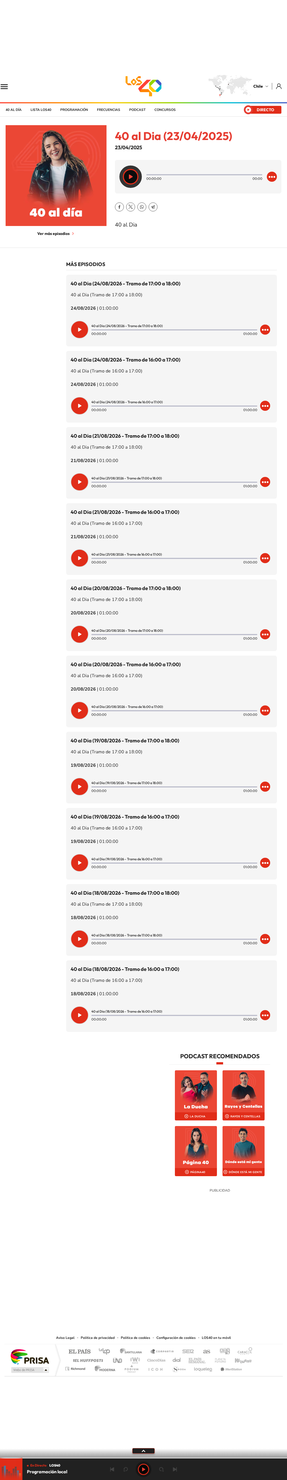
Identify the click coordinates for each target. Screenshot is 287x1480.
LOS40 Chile (143, 86)
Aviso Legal (65, 1338)
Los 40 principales (106, 1351)
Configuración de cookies (176, 1338)
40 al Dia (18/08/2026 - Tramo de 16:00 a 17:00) (125, 969)
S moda (178, 1367)
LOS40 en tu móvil (216, 1338)
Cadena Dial (177, 1358)
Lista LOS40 (41, 110)
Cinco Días (155, 1358)
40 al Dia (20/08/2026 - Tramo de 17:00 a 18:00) (126, 588)
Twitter (130, 206)
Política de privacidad (98, 1338)
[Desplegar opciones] (272, 177)
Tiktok (109, 1300)
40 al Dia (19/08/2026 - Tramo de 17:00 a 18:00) (125, 740)
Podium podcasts (131, 1367)
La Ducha (197, 1116)
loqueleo (203, 1367)
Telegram (153, 206)
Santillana (133, 1351)
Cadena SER (186, 1351)
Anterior (112, 1469)
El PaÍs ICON (155, 1367)
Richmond (76, 1367)
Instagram (121, 1300)
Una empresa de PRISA (30, 1356)
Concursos (165, 110)
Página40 (197, 1172)
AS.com (204, 1351)
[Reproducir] (130, 177)
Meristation (230, 1367)
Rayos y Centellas (245, 1116)
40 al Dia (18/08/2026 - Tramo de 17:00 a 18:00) (125, 893)
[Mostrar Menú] (8, 86)
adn (223, 1351)
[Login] (279, 86)
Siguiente (175, 1469)
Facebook (119, 206)
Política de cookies (135, 1338)
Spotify (165, 1300)
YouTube (132, 1300)
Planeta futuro (218, 1358)
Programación (74, 110)
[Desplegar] (143, 1450)
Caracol (243, 1351)
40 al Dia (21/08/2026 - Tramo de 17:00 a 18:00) (125, 436)
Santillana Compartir (162, 1351)
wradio (134, 1358)
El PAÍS (79, 1351)
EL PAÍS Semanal (197, 1358)
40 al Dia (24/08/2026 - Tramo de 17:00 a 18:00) (125, 283)
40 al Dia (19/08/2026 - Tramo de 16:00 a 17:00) (125, 817)
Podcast (137, 110)
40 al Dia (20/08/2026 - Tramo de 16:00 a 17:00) (126, 664)
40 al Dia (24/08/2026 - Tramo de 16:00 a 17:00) (125, 359)
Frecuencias (108, 110)
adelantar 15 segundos (161, 1469)
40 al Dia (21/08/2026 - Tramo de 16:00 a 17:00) (125, 512)
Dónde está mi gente (245, 1172)
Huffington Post (87, 1358)
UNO (118, 1358)
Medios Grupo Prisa (30, 1370)
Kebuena (238, 1358)
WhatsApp (141, 206)
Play (143, 1469)
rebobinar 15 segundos (125, 1469)
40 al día (14, 110)
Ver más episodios (53, 233)
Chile (258, 86)
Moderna (103, 1367)
